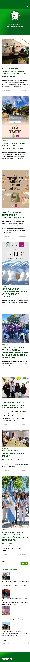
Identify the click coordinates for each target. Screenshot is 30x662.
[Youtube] (8, 659)
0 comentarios (6, 90)
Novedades (5, 66)
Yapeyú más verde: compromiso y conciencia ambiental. (14, 215)
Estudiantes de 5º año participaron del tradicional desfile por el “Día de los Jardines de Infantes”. (15, 352)
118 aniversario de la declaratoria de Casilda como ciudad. (13, 145)
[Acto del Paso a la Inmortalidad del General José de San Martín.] (6, 593)
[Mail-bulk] (11, 659)
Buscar (3, 561)
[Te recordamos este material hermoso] (6, 610)
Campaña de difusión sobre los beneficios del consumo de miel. (13, 405)
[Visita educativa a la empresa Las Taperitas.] (6, 626)
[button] (15, 32)
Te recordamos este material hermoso (10, 615)
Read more (20, 587)
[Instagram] (5, 659)
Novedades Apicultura (15, 400)
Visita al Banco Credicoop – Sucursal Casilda (14, 453)
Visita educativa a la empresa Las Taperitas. (11, 631)
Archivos (4, 640)
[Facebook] (3, 659)
